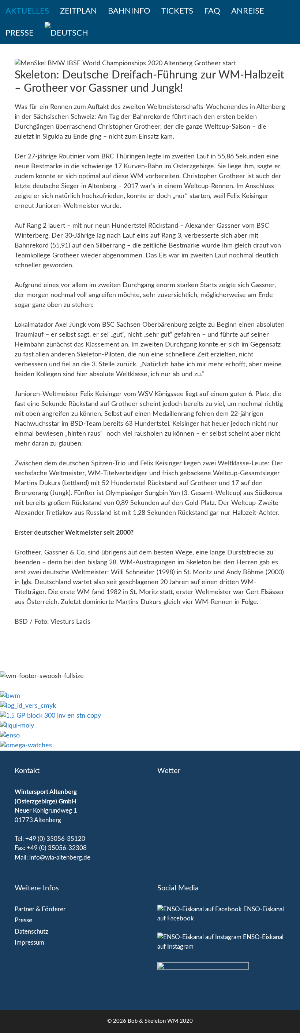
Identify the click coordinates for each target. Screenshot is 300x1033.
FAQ (212, 11)
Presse (19, 33)
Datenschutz (31, 931)
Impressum (29, 942)
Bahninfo (129, 11)
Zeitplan (78, 11)
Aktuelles (27, 11)
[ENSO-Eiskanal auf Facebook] (199, 909)
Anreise (247, 11)
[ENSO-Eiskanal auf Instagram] (199, 937)
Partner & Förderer (40, 909)
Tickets (177, 11)
